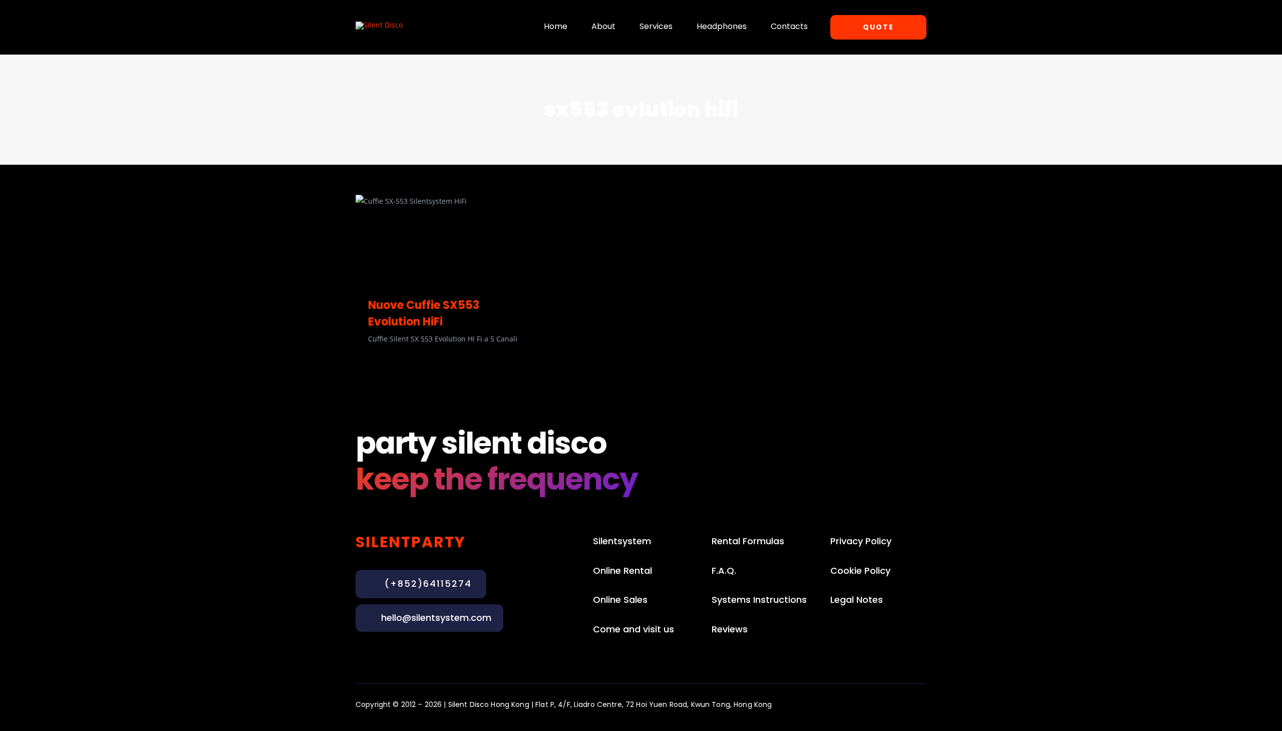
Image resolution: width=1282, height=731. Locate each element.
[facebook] (886, 704)
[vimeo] (922, 704)
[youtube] (904, 704)
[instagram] (868, 704)
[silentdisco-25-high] (379, 25)
